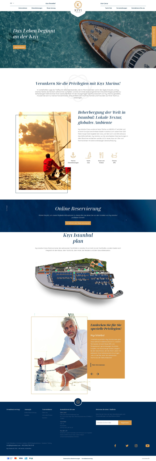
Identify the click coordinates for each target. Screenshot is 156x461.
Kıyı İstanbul (50, 3)
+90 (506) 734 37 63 (27, 445)
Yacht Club (108, 8)
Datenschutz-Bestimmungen (71, 458)
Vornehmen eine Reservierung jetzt (78, 223)
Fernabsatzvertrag (87, 458)
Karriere (44, 418)
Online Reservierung (154, 36)
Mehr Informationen (98, 365)
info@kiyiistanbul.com (13, 445)
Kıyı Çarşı (104, 3)
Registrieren (125, 423)
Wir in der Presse (47, 415)
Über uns (45, 412)
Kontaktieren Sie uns (138, 8)
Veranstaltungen (121, 8)
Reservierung (51, 8)
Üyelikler (26, 415)
